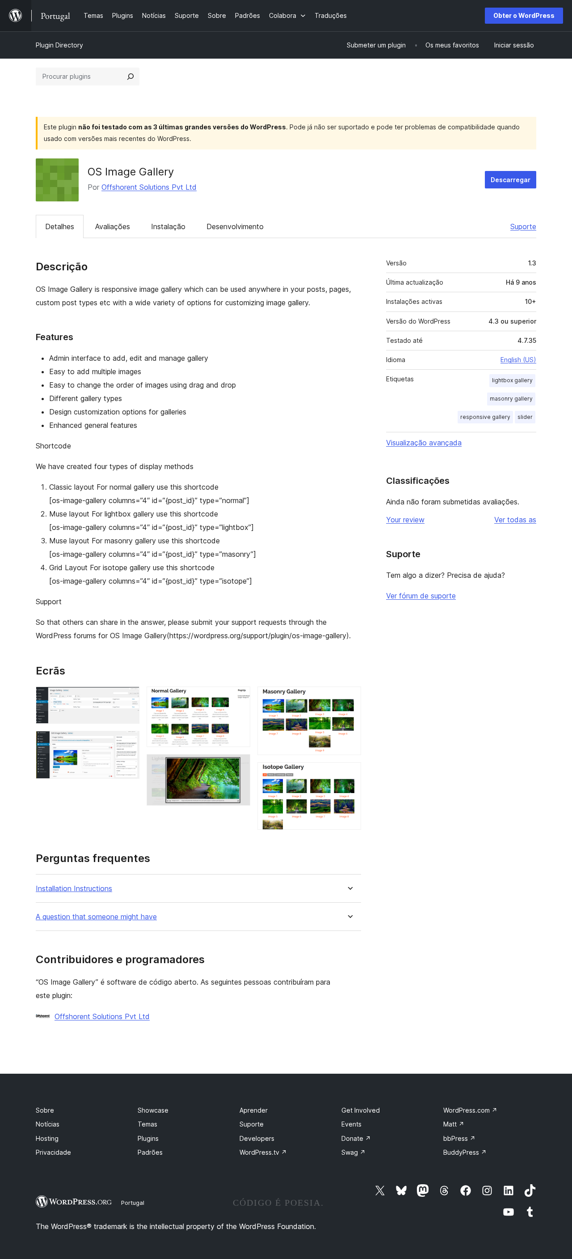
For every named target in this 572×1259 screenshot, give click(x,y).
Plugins (148, 1138)
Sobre (45, 1110)
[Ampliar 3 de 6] (238, 698)
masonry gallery (511, 398)
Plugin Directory (59, 45)
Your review (405, 519)
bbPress (459, 1138)
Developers (257, 1138)
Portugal (132, 1202)
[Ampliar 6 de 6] (349, 774)
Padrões (150, 1152)
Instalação (168, 226)
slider (525, 417)
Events (351, 1124)
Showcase (153, 1110)
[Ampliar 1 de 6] (127, 698)
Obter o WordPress (524, 15)
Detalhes (59, 226)
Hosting (47, 1138)
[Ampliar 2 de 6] (127, 742)
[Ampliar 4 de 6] (238, 766)
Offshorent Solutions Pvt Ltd (149, 187)
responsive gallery (485, 417)
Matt (453, 1124)
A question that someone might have (96, 917)
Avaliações (112, 226)
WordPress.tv (263, 1152)
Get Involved (360, 1110)
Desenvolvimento (235, 226)
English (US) (518, 359)
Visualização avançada (424, 442)
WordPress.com (470, 1110)
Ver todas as (515, 519)
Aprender (254, 1110)
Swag (353, 1152)
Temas (147, 1124)
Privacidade (53, 1152)
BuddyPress (465, 1152)
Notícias (47, 1124)
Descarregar (510, 180)
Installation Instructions (74, 888)
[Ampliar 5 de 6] (349, 698)
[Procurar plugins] (130, 76)
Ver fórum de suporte (421, 595)
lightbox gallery (512, 380)
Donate (356, 1138)
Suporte (523, 226)
